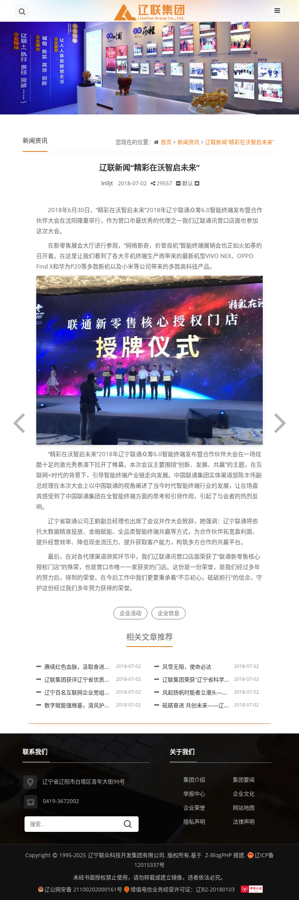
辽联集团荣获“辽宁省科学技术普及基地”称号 (216, 679)
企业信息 (168, 613)
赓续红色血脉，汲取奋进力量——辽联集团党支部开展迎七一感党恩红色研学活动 (142, 666)
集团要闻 (244, 779)
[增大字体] (197, 183)
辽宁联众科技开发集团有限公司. (127, 855)
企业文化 (244, 793)
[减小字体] (178, 183)
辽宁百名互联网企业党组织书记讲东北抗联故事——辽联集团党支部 (126, 692)
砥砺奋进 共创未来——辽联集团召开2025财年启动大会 (229, 705)
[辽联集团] (149, 10)
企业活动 (130, 613)
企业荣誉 (194, 807)
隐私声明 (194, 821)
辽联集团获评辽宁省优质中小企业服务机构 (96, 679)
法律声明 (244, 821)
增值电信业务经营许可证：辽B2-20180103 (182, 889)
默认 (187, 183)
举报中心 (194, 793)
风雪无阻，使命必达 (186, 666)
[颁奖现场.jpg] (149, 360)
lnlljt (107, 183)
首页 (166, 142)
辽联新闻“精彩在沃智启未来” (239, 142)
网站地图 (244, 807)
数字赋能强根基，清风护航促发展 (85, 705)
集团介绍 (194, 779)
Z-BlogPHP (218, 855)
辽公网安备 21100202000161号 (83, 889)
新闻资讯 (188, 142)
